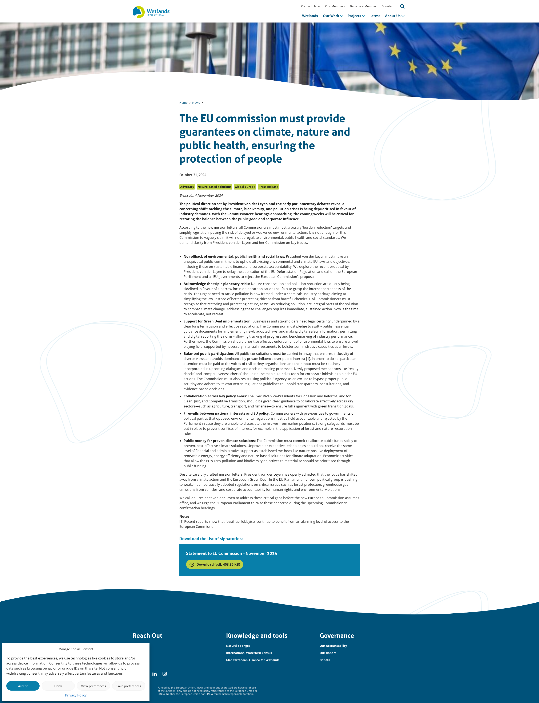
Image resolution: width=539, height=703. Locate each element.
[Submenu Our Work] (341, 16)
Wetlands (310, 15)
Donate (387, 6)
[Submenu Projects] (363, 16)
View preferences (93, 686)
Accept (23, 686)
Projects (354, 15)
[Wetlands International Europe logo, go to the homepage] (151, 12)
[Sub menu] (319, 6)
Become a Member (363, 6)
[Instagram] (164, 673)
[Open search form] (402, 6)
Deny (58, 686)
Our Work (331, 15)
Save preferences (128, 686)
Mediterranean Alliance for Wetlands (252, 660)
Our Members (335, 6)
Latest (375, 15)
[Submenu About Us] (403, 16)
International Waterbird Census (249, 653)
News (196, 103)
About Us (392, 15)
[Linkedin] (154, 673)
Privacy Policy (76, 695)
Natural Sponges (238, 646)
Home (183, 103)
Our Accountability (333, 646)
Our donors (328, 653)
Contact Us (308, 6)
